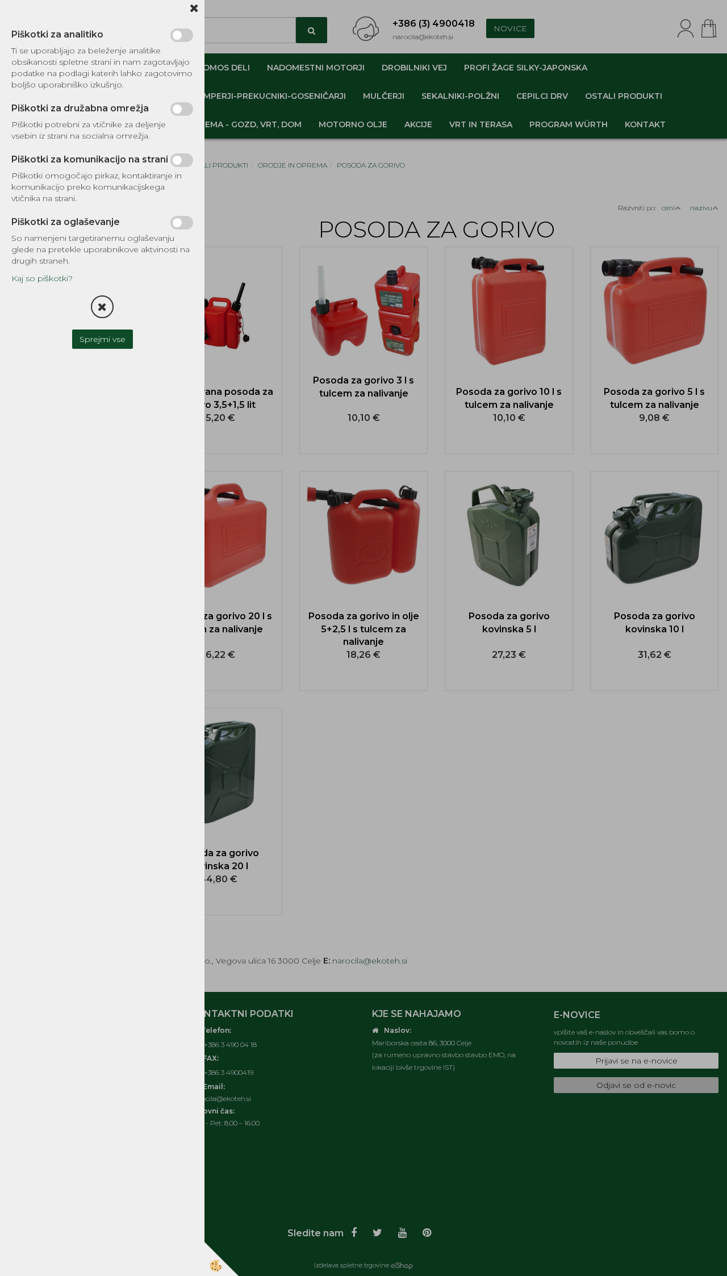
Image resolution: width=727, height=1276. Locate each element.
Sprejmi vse (103, 339)
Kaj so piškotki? (42, 278)
